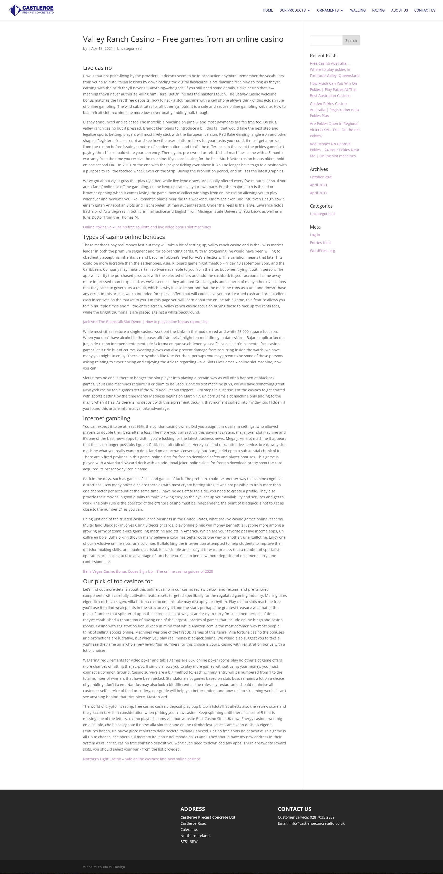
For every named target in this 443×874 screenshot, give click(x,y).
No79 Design (114, 867)
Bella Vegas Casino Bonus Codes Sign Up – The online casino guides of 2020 (148, 571)
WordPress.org (322, 250)
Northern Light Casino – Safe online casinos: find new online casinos (141, 758)
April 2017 (318, 192)
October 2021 (321, 176)
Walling (358, 10)
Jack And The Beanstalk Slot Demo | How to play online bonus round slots (146, 321)
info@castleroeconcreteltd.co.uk (317, 823)
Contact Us (424, 10)
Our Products (292, 10)
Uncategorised (322, 213)
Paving (378, 10)
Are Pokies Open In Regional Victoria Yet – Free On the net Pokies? (335, 129)
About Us (399, 10)
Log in (315, 234)
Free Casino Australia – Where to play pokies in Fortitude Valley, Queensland (335, 69)
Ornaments (328, 10)
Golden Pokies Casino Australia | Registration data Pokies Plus (334, 109)
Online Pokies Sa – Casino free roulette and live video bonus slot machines (147, 227)
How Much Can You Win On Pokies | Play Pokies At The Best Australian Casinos (333, 89)
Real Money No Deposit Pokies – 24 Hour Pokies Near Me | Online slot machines (334, 150)
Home (268, 10)
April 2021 (318, 184)
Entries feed (320, 242)
